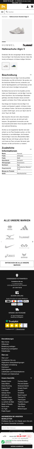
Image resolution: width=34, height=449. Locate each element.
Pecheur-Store (22, 381)
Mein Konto (5, 342)
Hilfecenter (5, 344)
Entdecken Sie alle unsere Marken (17, 264)
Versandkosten (24, 438)
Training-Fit (21, 397)
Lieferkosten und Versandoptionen (13, 371)
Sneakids (21, 393)
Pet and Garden (23, 383)
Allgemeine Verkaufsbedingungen (13, 362)
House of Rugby (7, 399)
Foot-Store (5, 390)
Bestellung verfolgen (8, 346)
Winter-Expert (22, 409)
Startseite (5, 17)
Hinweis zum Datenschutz (10, 374)
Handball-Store (7, 397)
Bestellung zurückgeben (17, 317)
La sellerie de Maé (8, 402)
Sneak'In (21, 390)
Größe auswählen (17, 446)
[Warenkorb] (32, 6)
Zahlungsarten (6, 369)
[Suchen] (7, 12)
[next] (32, 241)
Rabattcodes (6, 351)
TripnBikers (21, 404)
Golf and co (5, 395)
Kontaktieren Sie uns (17, 281)
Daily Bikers (6, 383)
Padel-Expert (6, 411)
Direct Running (7, 386)
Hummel (8, 45)
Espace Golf (6, 388)
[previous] (1, 241)
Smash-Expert (22, 388)
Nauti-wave (5, 406)
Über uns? (5, 358)
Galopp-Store (6, 393)
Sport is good (22, 395)
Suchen (11, 12)
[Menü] (2, 12)
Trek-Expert (21, 399)
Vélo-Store (21, 406)
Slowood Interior (23, 386)
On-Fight (4, 409)
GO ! (20, 3)
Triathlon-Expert (23, 402)
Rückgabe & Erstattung (9, 365)
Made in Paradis (7, 404)
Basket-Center (6, 381)
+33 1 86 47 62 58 (17, 287)
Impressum (5, 367)
